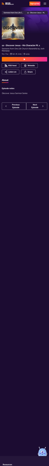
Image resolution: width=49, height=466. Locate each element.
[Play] (24, 59)
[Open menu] (45, 3)
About (5, 80)
